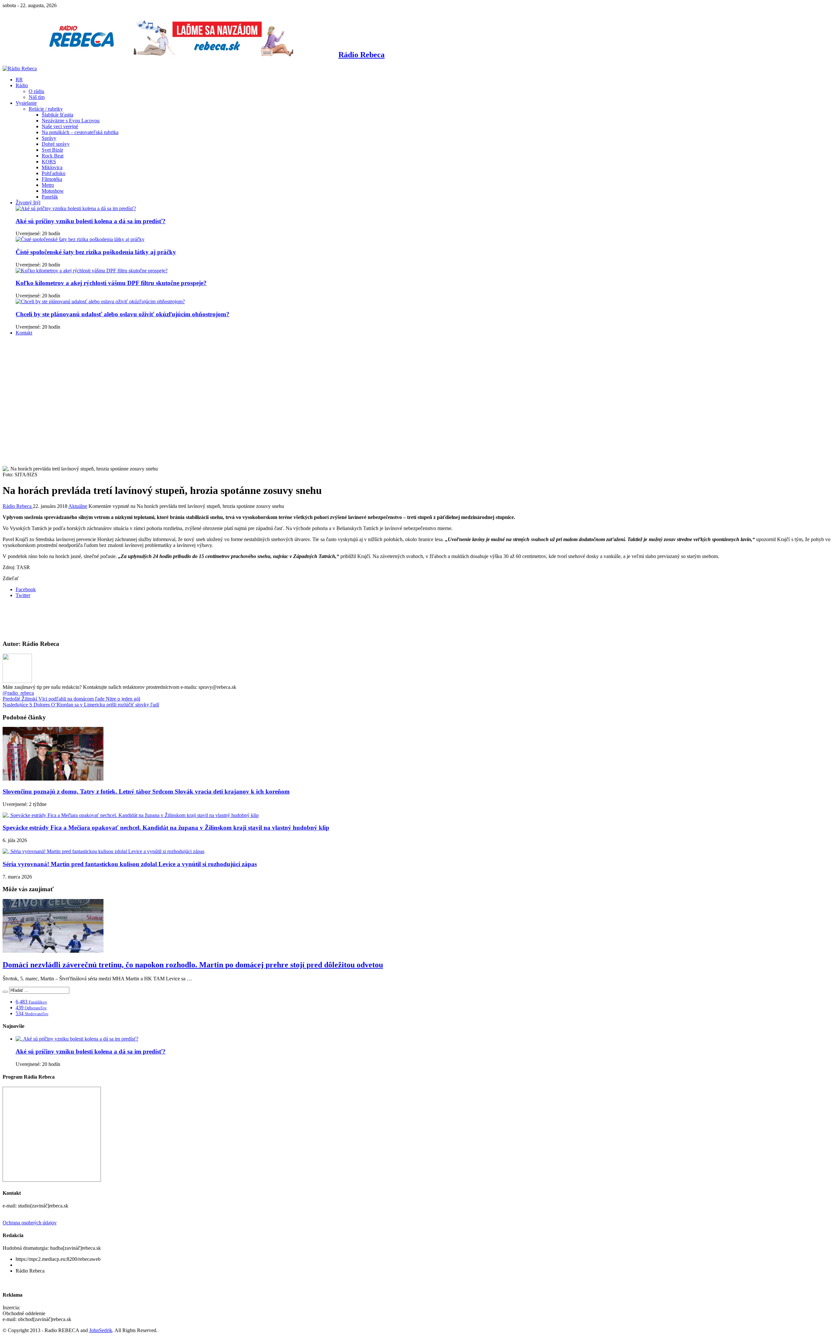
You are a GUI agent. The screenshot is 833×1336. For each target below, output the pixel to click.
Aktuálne (77, 506)
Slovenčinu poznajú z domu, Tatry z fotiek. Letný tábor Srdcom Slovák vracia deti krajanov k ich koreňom (146, 791)
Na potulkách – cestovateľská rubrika (80, 132)
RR (19, 79)
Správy (49, 138)
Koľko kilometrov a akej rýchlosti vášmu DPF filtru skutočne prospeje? (111, 282)
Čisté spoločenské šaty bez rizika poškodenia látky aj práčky (96, 252)
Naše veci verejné (60, 126)
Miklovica (52, 167)
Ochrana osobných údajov (30, 1222)
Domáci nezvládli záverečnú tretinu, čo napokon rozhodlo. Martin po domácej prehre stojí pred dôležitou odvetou (193, 965)
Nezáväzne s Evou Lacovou (71, 120)
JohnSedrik (100, 1330)
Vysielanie (26, 103)
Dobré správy (56, 144)
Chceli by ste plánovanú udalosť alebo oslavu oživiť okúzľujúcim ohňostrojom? (122, 314)
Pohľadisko (53, 173)
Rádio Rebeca (18, 506)
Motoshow (53, 191)
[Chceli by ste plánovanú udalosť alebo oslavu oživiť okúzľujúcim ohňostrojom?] (100, 301)
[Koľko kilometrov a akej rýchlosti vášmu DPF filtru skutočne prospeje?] (92, 270)
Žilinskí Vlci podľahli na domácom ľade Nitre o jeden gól (71, 699)
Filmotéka (52, 179)
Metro (48, 185)
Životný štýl (28, 202)
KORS (49, 161)
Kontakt (24, 332)
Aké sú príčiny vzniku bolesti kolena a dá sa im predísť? (91, 221)
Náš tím (37, 97)
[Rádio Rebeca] (20, 68)
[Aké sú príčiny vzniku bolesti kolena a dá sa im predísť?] (76, 208)
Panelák (50, 196)
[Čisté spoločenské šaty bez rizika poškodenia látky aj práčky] (80, 239)
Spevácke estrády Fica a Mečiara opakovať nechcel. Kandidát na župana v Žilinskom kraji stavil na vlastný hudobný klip (166, 827)
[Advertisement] (416, 386)
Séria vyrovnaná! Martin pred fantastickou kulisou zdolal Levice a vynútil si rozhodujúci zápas (130, 864)
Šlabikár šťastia (57, 114)
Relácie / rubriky (46, 109)
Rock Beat (52, 155)
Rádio (22, 85)
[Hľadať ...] (5, 992)
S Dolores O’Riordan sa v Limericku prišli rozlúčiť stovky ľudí (81, 704)
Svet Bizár (52, 150)
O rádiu (36, 91)
